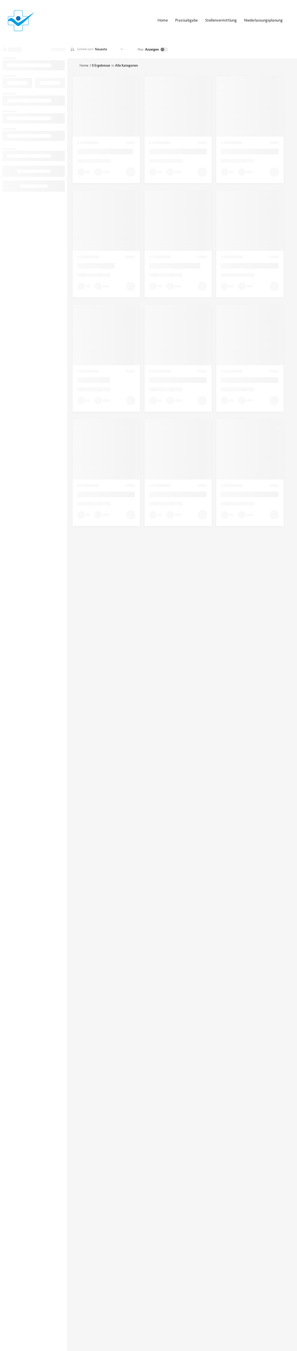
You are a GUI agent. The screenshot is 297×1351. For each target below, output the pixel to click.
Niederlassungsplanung (263, 20)
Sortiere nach (85, 49)
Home (163, 20)
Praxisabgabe (186, 20)
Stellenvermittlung (221, 20)
